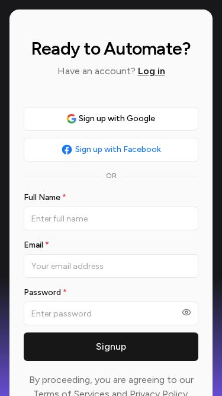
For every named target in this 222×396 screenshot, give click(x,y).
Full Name (45, 197)
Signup (111, 346)
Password (45, 292)
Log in (151, 71)
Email (36, 245)
